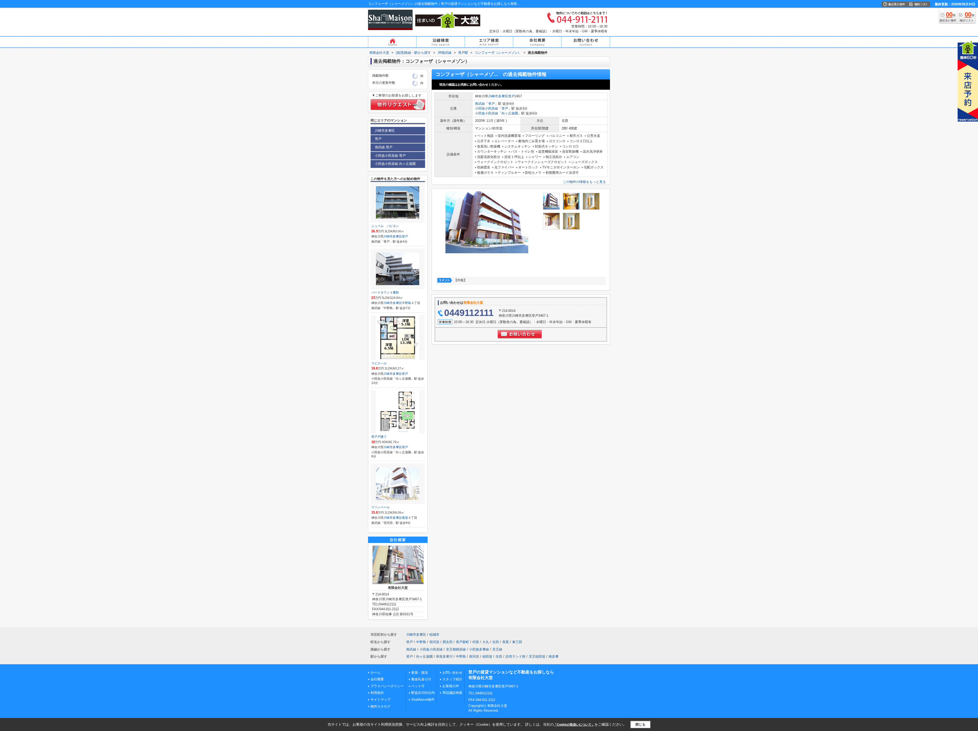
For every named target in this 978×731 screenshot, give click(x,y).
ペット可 (418, 686)
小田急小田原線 (486, 108)
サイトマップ (380, 699)
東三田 (517, 642)
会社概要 (377, 679)
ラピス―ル (379, 363)
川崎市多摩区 (498, 96)
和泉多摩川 (444, 656)
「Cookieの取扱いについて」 (574, 724)
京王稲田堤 (537, 656)
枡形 (475, 642)
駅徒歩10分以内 (423, 693)
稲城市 (434, 634)
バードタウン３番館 (385, 292)
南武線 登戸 (383, 147)
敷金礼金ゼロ (421, 679)
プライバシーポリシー (387, 686)
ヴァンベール (380, 507)
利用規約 (377, 693)
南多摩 (554, 656)
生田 (495, 642)
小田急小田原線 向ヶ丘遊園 (395, 164)
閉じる (640, 724)
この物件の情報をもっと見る (584, 182)
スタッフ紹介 (452, 679)
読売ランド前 (515, 656)
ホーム (376, 672)
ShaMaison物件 (422, 699)
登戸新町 (462, 642)
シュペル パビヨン (385, 226)
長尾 (405, 518)
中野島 (406, 303)
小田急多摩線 (479, 649)
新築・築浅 (419, 672)
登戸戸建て (379, 436)
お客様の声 (450, 686)
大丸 (485, 642)
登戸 (511, 96)
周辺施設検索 (452, 693)
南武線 (480, 103)
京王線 (497, 649)
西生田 (448, 642)
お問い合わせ (452, 672)
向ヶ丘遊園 (509, 113)
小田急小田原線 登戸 (390, 155)
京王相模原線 (456, 649)
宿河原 (434, 642)
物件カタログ (380, 706)
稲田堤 (487, 656)
